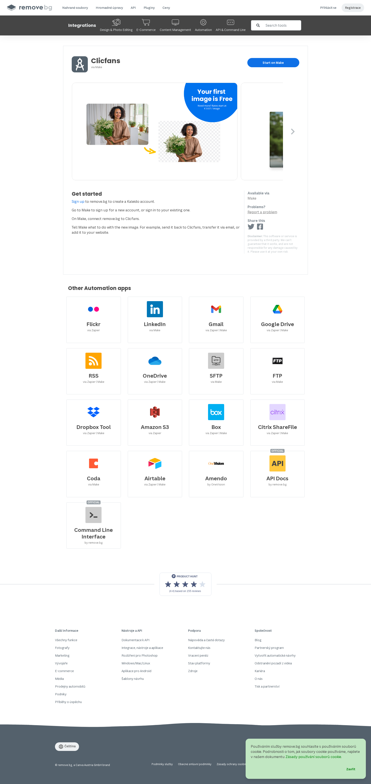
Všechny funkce (66, 640)
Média (59, 679)
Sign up (78, 201)
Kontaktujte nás (199, 648)
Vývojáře (61, 663)
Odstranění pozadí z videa (273, 663)
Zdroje (193, 671)
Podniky (61, 694)
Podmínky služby (162, 764)
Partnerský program (269, 648)
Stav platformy (199, 663)
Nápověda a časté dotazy (206, 640)
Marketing (62, 655)
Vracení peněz (198, 655)
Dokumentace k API (135, 640)
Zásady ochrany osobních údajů (237, 764)
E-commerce (64, 671)
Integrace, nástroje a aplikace (142, 648)
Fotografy (62, 648)
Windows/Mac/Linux (136, 663)
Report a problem (262, 212)
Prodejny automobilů (70, 686)
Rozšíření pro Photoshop (140, 655)
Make (98, 67)
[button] (75, 7)
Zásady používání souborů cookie (313, 756)
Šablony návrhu (133, 679)
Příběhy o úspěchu (68, 702)
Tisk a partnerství (267, 686)
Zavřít (350, 769)
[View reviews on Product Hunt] (185, 584)
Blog (258, 640)
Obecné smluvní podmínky (194, 764)
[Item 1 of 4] (177, 131)
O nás (259, 679)
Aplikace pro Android (136, 671)
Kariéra (260, 671)
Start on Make (273, 63)
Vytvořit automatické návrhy (275, 655)
